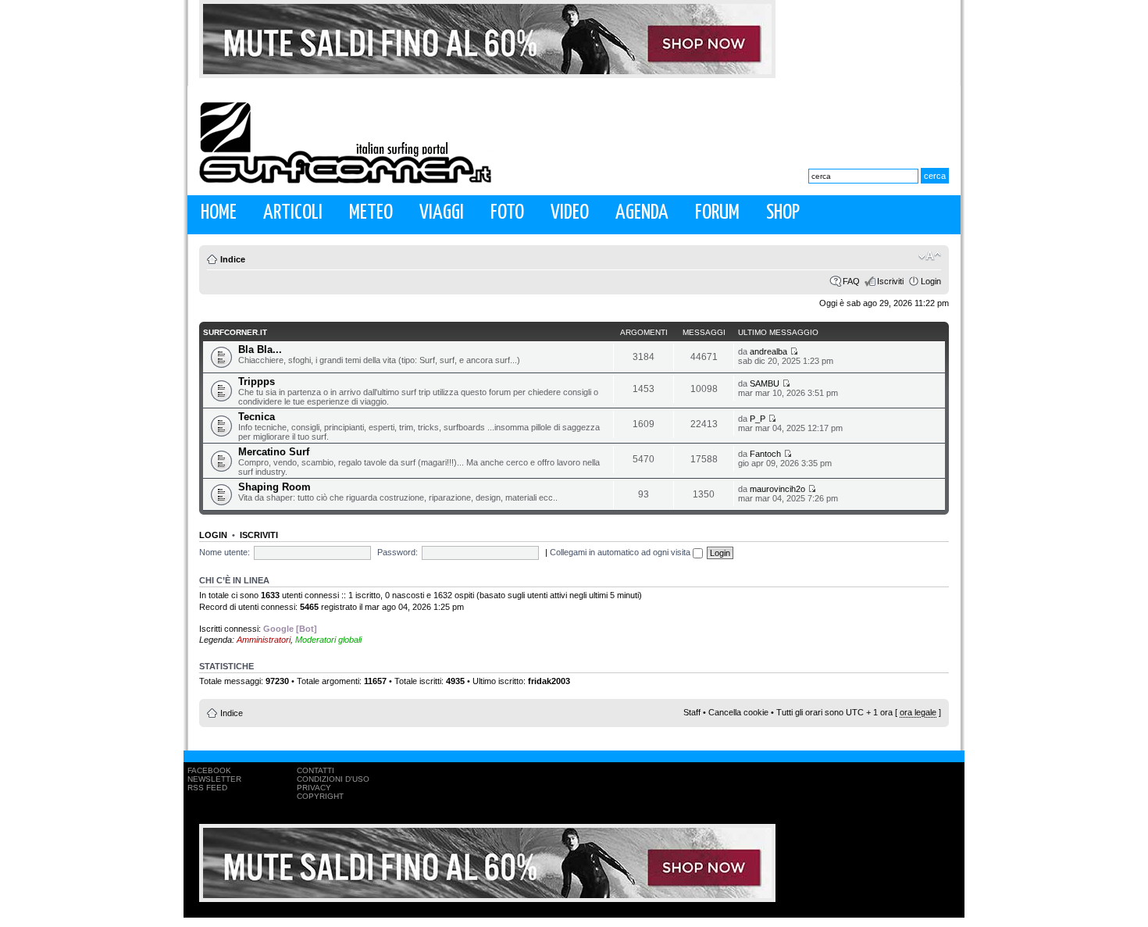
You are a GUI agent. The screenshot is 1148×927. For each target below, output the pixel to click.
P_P (757, 418)
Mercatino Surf (273, 452)
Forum (717, 212)
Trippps (256, 381)
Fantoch (765, 453)
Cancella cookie (738, 712)
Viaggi (441, 212)
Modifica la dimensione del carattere (929, 256)
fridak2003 (549, 681)
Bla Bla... (260, 349)
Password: (397, 552)
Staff (692, 712)
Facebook (209, 770)
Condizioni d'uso (333, 779)
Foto (507, 212)
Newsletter (214, 779)
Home (219, 212)
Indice (232, 259)
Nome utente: (224, 552)
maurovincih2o (777, 489)
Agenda (641, 212)
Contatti (315, 770)
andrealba (768, 351)
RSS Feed (207, 787)
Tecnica (256, 416)
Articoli (293, 212)
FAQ (851, 281)
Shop (783, 212)
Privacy (314, 787)
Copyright (320, 796)
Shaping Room (274, 487)
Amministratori (264, 639)
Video (570, 212)
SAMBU (764, 383)
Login (931, 281)
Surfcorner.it (235, 332)
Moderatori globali (328, 639)
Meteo (371, 212)
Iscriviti (890, 281)
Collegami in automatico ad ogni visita (621, 552)
